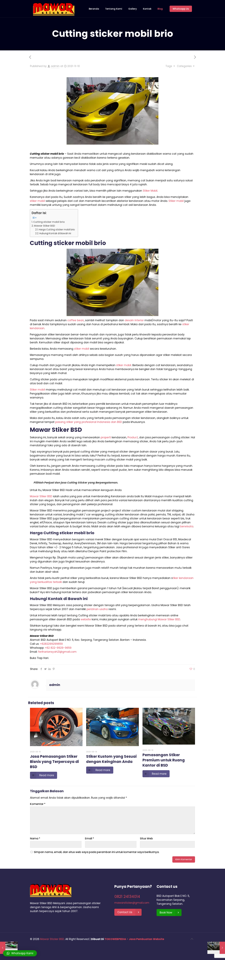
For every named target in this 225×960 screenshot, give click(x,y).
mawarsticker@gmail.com (131, 903)
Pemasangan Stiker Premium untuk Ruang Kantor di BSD (163, 760)
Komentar (37, 804)
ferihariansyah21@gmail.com (57, 652)
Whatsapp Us (181, 8)
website (86, 619)
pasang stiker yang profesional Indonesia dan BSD (88, 422)
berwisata (186, 526)
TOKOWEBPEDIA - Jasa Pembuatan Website (134, 939)
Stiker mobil (176, 201)
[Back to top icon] (192, 939)
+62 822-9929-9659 (58, 648)
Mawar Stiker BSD (44, 225)
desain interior (134, 320)
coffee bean (75, 320)
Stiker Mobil (150, 191)
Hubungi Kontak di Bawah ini (55, 233)
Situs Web (146, 838)
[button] (20, 953)
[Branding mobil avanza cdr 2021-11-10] (9, 948)
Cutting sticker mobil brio (49, 222)
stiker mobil (37, 201)
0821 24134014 (127, 896)
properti (106, 437)
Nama (35, 838)
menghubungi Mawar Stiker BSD (159, 619)
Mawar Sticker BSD (52, 939)
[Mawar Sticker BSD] (53, 9)
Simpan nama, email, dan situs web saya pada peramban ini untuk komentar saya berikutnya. (96, 852)
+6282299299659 (51, 644)
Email (89, 838)
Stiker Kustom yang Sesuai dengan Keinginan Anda (111, 759)
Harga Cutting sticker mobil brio (57, 229)
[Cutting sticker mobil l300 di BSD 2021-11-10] (216, 948)
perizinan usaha (97, 609)
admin (55, 66)
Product (133, 437)
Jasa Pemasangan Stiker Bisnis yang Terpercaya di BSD (54, 761)
